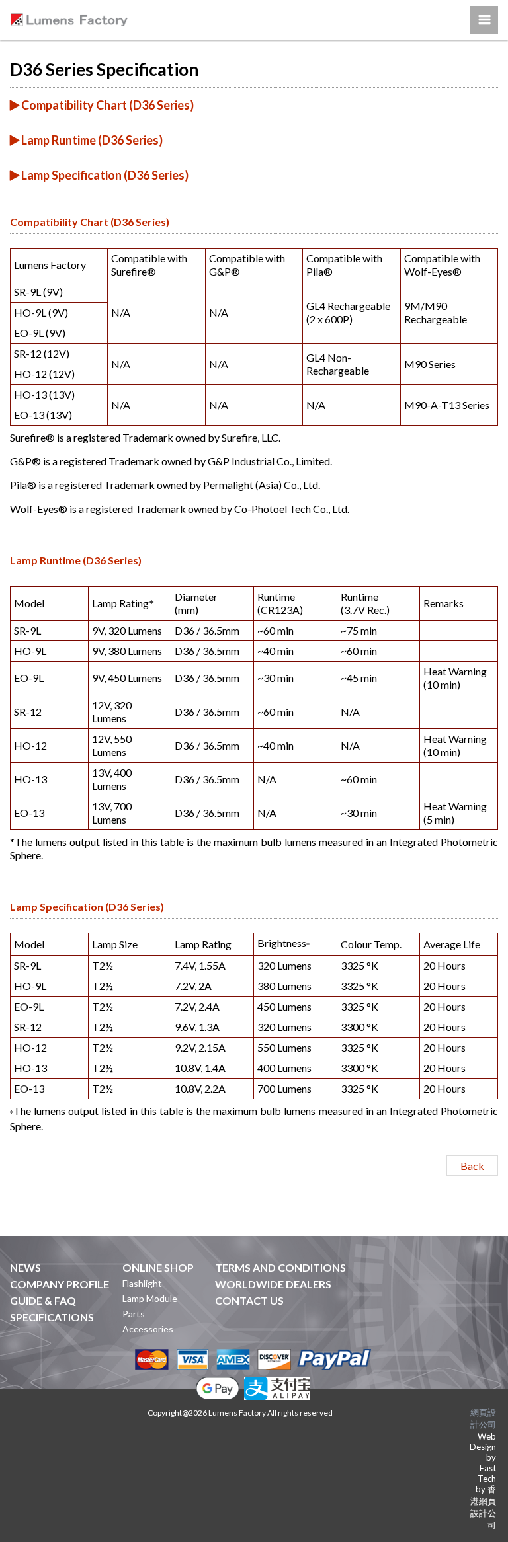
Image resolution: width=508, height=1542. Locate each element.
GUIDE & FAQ (43, 1300)
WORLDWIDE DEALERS (273, 1284)
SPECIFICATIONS (52, 1317)
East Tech (487, 1473)
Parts (133, 1313)
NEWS (25, 1267)
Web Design (483, 1441)
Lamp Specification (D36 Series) (104, 175)
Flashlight (142, 1283)
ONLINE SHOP (158, 1267)
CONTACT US (249, 1300)
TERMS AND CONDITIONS (280, 1267)
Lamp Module (149, 1298)
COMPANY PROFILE (59, 1284)
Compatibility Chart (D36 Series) (106, 105)
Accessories (147, 1328)
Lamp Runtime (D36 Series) (91, 140)
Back (472, 1165)
